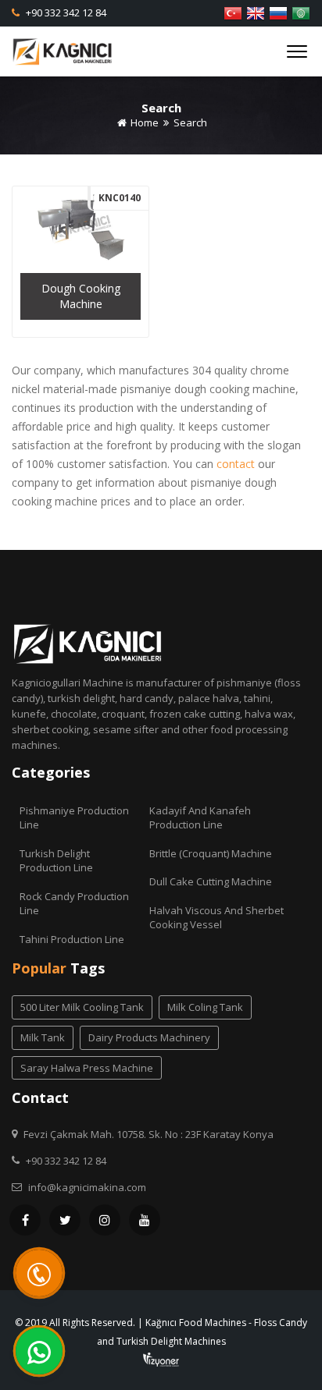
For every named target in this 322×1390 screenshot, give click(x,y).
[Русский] (278, 12)
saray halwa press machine (86, 1068)
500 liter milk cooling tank (82, 1007)
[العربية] (301, 12)
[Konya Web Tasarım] (161, 1358)
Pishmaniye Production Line (74, 817)
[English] (255, 12)
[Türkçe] (233, 12)
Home (143, 122)
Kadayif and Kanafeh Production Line (200, 817)
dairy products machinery (149, 1037)
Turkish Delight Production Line (56, 860)
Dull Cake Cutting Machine (210, 881)
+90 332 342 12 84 (64, 12)
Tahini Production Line (72, 939)
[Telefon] (39, 1273)
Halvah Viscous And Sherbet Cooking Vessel (216, 917)
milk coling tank (205, 1007)
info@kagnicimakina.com (87, 1187)
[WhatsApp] (39, 1351)
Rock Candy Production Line (74, 903)
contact (235, 463)
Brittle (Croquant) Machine (210, 853)
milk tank (42, 1037)
